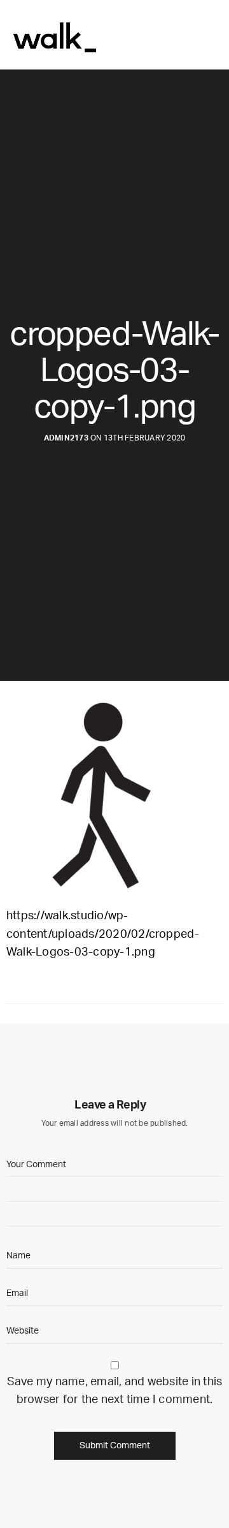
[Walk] (53, 35)
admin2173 (66, 438)
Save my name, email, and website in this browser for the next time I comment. (115, 1391)
